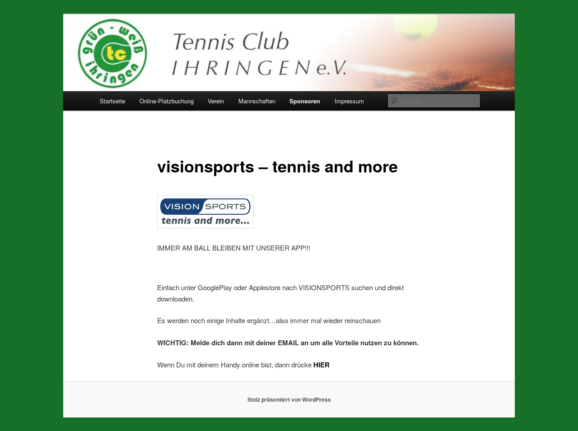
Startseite (112, 101)
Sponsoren (304, 101)
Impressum (349, 101)
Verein (216, 101)
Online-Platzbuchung (167, 101)
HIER (321, 365)
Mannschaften (256, 101)
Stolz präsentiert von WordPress (289, 399)
